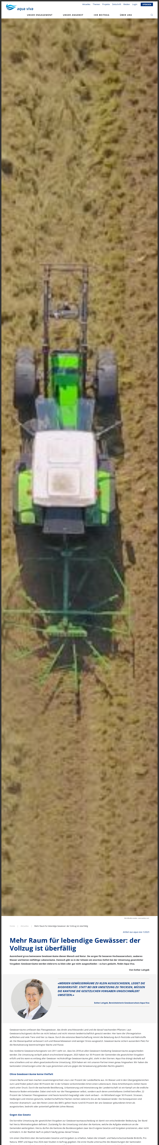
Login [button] (134, 4)
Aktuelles (86, 4)
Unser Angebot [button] (73, 15)
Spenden (146, 4)
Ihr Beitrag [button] (101, 15)
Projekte (106, 4)
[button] (152, 14)
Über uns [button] (126, 15)
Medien (126, 4)
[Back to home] (19, 7)
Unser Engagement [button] (39, 15)
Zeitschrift (116, 4)
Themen (96, 4)
